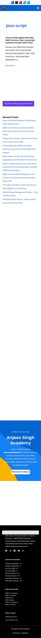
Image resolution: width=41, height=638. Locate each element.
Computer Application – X (13, 566)
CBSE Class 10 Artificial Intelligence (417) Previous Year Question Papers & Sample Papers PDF (19, 177)
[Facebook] (6, 551)
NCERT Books (9, 598)
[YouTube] (19, 551)
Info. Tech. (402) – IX (11, 568)
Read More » (10, 65)
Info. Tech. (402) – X (11, 571)
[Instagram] (10, 551)
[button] (38, 8)
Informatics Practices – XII (13, 581)
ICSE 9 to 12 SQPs (10, 604)
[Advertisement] (20, 234)
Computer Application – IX (13, 563)
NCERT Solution (9, 600)
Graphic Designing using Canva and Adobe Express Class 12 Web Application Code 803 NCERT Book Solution (20, 167)
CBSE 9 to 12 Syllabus (11, 593)
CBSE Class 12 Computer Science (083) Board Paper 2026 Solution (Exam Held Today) (18, 131)
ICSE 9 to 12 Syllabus (11, 602)
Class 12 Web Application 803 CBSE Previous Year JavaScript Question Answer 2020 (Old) (20, 40)
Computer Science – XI (12, 573)
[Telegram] (15, 551)
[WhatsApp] (23, 551)
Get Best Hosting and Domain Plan (18, 104)
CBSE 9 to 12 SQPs (10, 595)
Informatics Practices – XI (13, 578)
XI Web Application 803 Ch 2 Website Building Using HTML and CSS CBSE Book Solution (19, 149)
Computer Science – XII (12, 576)
